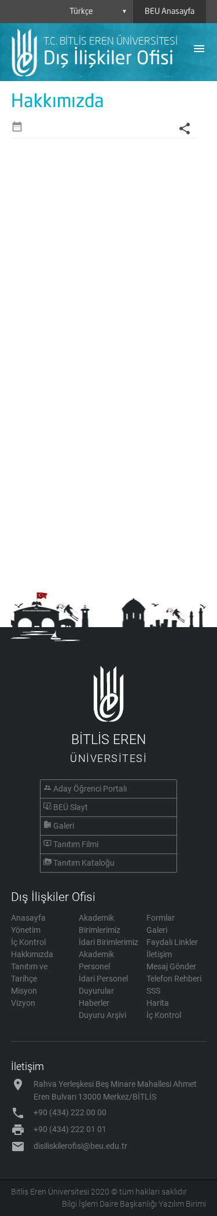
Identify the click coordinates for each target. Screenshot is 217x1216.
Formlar (160, 917)
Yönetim (26, 930)
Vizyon (23, 1003)
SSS (153, 990)
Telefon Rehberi (173, 978)
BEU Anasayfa (169, 12)
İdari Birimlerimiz (108, 942)
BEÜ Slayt (70, 807)
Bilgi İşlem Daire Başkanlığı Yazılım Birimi (134, 1203)
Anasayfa (28, 917)
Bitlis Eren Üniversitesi (50, 1191)
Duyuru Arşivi (102, 1015)
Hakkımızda (32, 954)
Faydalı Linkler (172, 942)
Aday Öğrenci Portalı (90, 788)
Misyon (24, 990)
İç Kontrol (28, 942)
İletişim (159, 954)
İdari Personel (103, 978)
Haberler (94, 1003)
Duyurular (96, 990)
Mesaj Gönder (171, 966)
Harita (157, 1003)
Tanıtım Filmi (75, 844)
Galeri (63, 825)
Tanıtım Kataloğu (84, 862)
